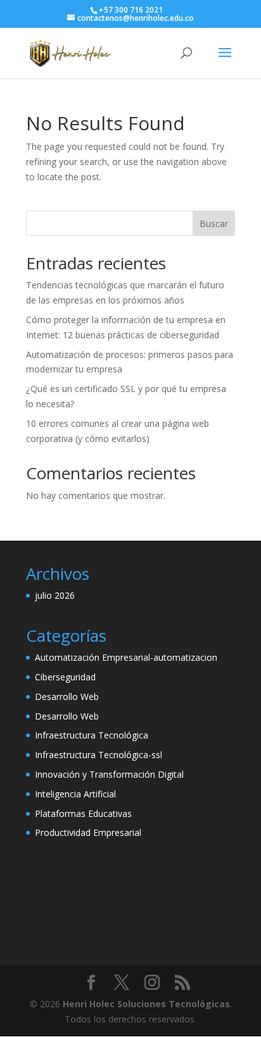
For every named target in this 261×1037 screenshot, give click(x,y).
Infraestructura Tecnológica (91, 735)
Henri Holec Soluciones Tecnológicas (146, 1004)
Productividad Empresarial (88, 832)
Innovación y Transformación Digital (109, 774)
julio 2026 (55, 595)
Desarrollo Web (67, 696)
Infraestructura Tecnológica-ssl (98, 755)
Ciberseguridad (65, 677)
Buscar (214, 224)
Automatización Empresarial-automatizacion (126, 657)
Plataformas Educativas (83, 813)
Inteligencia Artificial (75, 794)
